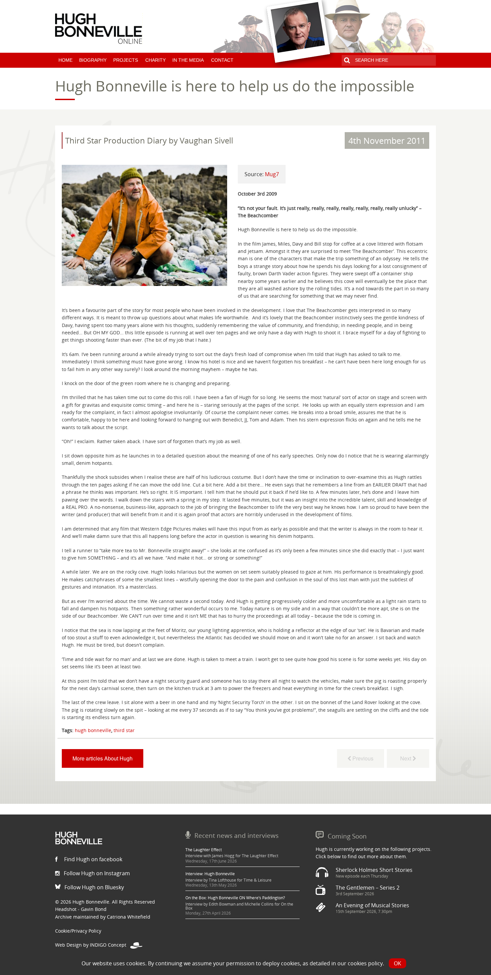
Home (65, 60)
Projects (125, 60)
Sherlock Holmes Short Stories (374, 870)
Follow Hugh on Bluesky (93, 887)
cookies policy (365, 963)
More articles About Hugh (102, 758)
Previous (362, 758)
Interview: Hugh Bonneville (210, 874)
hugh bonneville (93, 730)
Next (405, 758)
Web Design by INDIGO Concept (92, 945)
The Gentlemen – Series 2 (367, 887)
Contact (222, 60)
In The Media (188, 60)
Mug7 (272, 174)
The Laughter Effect (203, 850)
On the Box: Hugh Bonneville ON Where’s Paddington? (235, 898)
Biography (93, 60)
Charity (155, 60)
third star (124, 730)
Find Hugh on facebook (92, 859)
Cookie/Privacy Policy (78, 931)
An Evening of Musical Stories (372, 905)
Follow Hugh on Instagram (96, 873)
